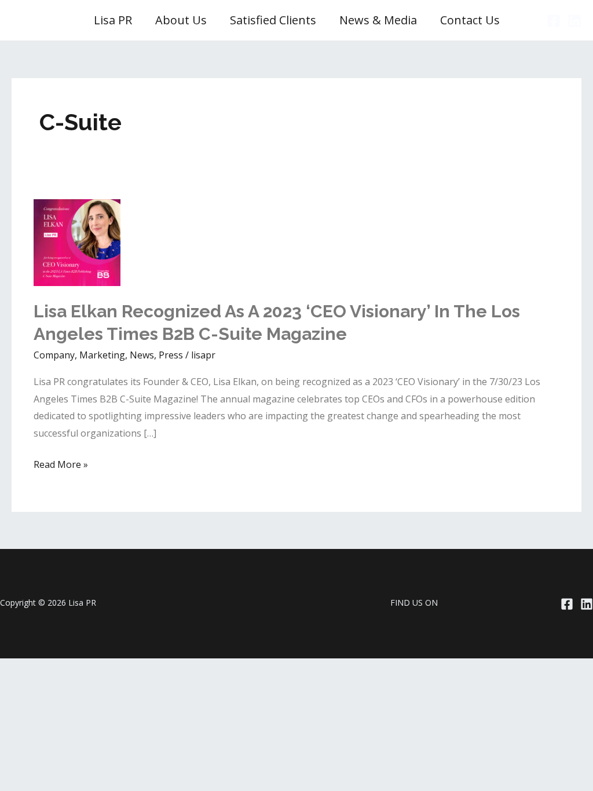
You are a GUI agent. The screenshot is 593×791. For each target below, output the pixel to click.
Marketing (102, 355)
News (142, 355)
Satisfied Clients (273, 20)
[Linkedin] (574, 21)
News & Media (378, 20)
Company (54, 355)
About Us (181, 20)
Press (171, 355)
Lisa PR (113, 20)
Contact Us (470, 20)
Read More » (61, 465)
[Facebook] (554, 21)
